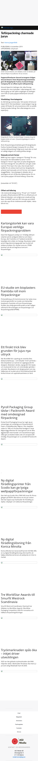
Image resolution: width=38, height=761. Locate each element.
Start (19, 713)
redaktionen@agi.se (19, 757)
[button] (29, 27)
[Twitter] (19, 704)
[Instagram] (23, 704)
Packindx (18, 728)
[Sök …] (34, 28)
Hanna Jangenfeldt (10, 43)
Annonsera (19, 720)
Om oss (19, 732)
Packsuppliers (19, 724)
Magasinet (19, 717)
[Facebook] (15, 704)
